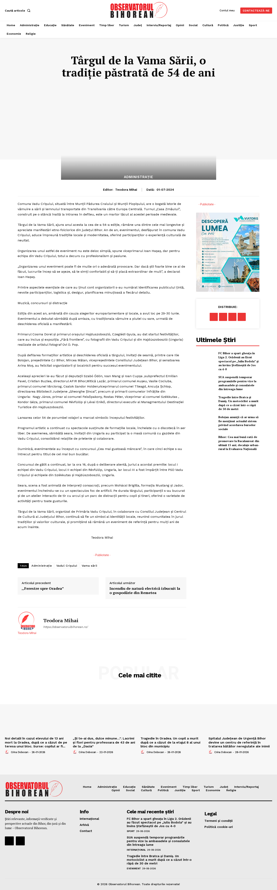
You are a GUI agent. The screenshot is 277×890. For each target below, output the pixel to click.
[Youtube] (20, 840)
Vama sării (89, 565)
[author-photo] (7, 752)
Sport (131, 831)
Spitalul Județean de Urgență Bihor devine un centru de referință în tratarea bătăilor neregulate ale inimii (239, 742)
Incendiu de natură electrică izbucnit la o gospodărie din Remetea (145, 590)
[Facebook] (214, 317)
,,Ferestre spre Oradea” (43, 588)
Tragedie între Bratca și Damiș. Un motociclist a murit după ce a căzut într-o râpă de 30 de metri (238, 403)
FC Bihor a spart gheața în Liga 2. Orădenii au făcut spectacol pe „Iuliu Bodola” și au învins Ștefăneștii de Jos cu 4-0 (238, 361)
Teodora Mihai (126, 190)
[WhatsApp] (242, 317)
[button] (18, 10)
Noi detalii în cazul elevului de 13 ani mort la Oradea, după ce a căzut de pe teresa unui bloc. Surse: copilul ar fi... (36, 742)
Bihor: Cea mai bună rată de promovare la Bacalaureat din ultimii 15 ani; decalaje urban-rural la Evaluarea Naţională (238, 443)
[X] (223, 317)
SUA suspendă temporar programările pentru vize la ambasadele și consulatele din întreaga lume (237, 383)
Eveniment (134, 868)
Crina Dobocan (19, 752)
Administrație (138, 177)
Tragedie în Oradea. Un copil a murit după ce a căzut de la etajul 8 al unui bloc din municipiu (170, 742)
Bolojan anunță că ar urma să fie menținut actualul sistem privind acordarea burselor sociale (238, 423)
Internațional (136, 849)
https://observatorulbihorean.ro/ (65, 626)
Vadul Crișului (66, 565)
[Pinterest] (232, 317)
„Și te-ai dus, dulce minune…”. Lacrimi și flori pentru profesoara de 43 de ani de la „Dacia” (104, 742)
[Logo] (139, 10)
